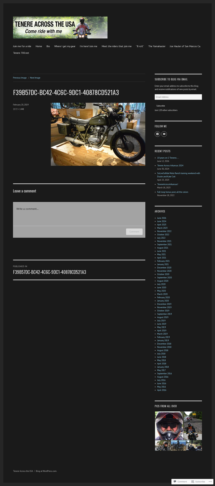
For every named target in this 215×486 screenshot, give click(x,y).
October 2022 (163, 234)
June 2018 (161, 357)
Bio (48, 46)
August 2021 (162, 247)
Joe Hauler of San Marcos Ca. (185, 46)
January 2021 (163, 264)
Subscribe (160, 105)
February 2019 (163, 337)
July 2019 (161, 320)
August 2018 (162, 350)
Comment (134, 231)
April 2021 (161, 257)
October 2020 (163, 274)
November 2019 (164, 307)
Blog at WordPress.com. (46, 471)
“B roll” (140, 46)
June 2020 (161, 287)
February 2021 (163, 261)
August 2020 (162, 281)
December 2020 (164, 267)
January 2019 (163, 340)
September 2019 (164, 314)
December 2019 (164, 304)
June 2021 (161, 251)
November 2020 (164, 271)
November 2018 (164, 347)
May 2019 (161, 327)
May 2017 (161, 370)
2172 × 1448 (18, 109)
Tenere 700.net (21, 52)
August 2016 (162, 377)
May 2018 (161, 360)
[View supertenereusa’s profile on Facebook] (157, 134)
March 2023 (162, 228)
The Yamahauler (156, 46)
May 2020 (161, 290)
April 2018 (161, 363)
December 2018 (164, 343)
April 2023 (161, 224)
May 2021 (161, 254)
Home (39, 46)
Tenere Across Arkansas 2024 (170, 165)
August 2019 (162, 317)
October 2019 (163, 310)
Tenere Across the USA (23, 471)
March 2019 (162, 334)
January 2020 (163, 300)
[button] (169, 425)
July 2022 (161, 238)
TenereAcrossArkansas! (167, 184)
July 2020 (161, 284)
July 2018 (161, 353)
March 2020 (162, 294)
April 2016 (161, 390)
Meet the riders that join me (117, 46)
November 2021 (164, 241)
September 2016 (164, 373)
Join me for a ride (22, 46)
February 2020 (163, 297)
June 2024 (161, 221)
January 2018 (163, 367)
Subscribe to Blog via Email (171, 79)
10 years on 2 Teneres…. (168, 157)
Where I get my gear (64, 46)
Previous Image (20, 77)
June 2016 (161, 383)
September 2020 (164, 277)
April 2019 (161, 330)
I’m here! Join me (88, 46)
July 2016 (161, 380)
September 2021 (164, 244)
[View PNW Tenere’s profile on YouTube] (164, 134)
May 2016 (161, 386)
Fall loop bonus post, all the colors (172, 192)
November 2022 (164, 231)
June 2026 (161, 218)
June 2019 (161, 324)
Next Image (35, 77)
